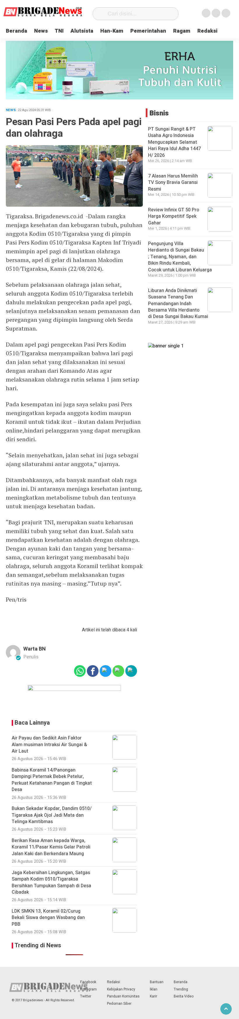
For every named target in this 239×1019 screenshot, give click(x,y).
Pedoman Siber (119, 1003)
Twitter (85, 996)
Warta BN (34, 649)
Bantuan (157, 982)
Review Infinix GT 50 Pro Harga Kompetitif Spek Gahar (173, 216)
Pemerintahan (148, 31)
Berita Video (184, 996)
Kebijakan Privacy (121, 989)
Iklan (153, 989)
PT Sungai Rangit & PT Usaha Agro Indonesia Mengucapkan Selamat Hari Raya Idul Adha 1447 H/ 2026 (174, 142)
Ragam (181, 31)
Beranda (16, 31)
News (41, 31)
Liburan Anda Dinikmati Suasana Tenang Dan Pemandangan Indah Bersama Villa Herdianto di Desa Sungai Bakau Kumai (178, 303)
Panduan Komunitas (123, 996)
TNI (59, 31)
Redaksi (207, 31)
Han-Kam (111, 31)
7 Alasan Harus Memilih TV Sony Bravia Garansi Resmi (173, 183)
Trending (181, 989)
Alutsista (82, 31)
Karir (153, 996)
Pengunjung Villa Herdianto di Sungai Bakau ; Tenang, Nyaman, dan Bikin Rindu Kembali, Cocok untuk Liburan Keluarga (180, 256)
